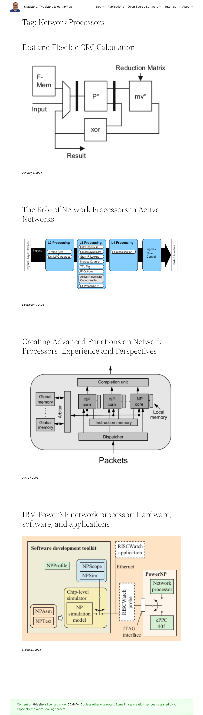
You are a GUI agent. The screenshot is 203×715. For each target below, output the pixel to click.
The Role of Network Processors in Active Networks (90, 214)
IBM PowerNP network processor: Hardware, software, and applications (97, 519)
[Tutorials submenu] (178, 7)
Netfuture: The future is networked (48, 6)
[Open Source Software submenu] (160, 7)
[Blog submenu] (103, 7)
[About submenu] (192, 7)
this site (38, 704)
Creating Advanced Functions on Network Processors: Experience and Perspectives (92, 346)
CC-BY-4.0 (75, 704)
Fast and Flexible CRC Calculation (78, 47)
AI (175, 704)
